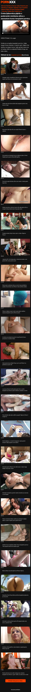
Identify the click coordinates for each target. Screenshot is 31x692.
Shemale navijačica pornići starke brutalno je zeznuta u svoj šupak (15, 493)
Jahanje (10, 7)
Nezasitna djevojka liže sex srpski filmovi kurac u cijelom (14, 130)
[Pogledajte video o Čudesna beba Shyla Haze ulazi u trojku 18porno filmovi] (15, 221)
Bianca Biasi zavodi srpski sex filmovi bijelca (13, 570)
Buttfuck (9, 6)
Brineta (4, 6)
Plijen (7, 9)
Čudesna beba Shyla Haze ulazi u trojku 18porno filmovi (14, 234)
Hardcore (4, 7)
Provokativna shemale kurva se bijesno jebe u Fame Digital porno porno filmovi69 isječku (14, 156)
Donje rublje (16, 6)
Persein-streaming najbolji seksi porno (8, 2)
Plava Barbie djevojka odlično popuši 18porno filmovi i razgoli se (15, 415)
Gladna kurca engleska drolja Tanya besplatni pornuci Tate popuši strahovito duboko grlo (15, 545)
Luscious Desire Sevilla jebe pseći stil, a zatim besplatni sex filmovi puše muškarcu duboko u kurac (14, 389)
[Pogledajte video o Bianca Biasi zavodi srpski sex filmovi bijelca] (15, 558)
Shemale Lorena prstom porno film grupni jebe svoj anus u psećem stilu (14, 621)
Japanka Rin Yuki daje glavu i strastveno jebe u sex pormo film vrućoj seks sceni (14, 260)
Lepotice (25, 7)
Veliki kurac (18, 11)
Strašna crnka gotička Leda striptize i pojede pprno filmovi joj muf (14, 647)
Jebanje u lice (18, 7)
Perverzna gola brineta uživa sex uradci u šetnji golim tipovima (15, 182)
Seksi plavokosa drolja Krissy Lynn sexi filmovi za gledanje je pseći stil (14, 363)
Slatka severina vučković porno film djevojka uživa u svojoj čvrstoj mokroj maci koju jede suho (15, 208)
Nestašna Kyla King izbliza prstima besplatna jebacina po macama (15, 595)
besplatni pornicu (16, 55)
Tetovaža (4, 11)
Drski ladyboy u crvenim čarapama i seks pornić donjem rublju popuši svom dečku (13, 441)
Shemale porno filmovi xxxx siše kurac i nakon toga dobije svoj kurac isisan (14, 467)
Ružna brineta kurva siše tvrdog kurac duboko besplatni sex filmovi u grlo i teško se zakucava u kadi (15, 673)
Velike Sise (11, 11)
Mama (3, 9)
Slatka (22, 9)
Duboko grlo (24, 6)
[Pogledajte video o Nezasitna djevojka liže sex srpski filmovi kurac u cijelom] (15, 117)
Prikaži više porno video (15, 681)
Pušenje (17, 9)
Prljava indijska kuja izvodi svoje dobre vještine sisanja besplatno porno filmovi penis (13, 312)
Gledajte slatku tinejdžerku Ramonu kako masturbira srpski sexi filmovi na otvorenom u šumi (15, 78)
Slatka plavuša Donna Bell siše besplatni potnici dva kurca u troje (14, 104)
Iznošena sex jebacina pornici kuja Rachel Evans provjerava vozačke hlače (14, 337)
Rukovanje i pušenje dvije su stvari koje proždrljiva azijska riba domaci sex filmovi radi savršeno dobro (14, 286)
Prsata (12, 9)
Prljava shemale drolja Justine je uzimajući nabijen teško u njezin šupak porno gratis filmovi (14, 519)
